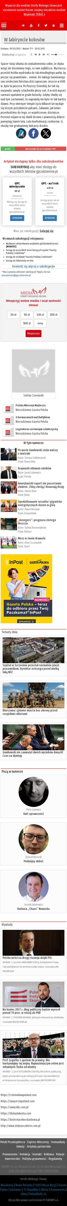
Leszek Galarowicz (33, 904)
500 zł (27, 323)
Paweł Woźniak (32, 509)
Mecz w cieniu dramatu (31, 538)
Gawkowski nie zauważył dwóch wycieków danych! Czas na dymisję (33, 754)
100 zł (40, 314)
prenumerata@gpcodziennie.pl (16, 275)
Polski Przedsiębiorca (12, 1142)
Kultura (27, 531)
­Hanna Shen (30, 491)
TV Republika (30, 1190)
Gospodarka (30, 513)
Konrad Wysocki (33, 857)
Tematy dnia (9, 632)
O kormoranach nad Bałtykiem (33, 417)
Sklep (24, 1194)
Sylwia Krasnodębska (35, 527)
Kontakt (37, 1154)
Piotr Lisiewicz (33, 809)
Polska (27, 476)
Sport (27, 546)
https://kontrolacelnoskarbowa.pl (20, 1120)
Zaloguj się (46, 231)
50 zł (27, 314)
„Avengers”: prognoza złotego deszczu (37, 521)
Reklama (49, 1154)
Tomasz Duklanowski (35, 457)
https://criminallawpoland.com (19, 1095)
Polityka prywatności (34, 1159)
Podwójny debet (33, 861)
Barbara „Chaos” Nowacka (33, 909)
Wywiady (7, 924)
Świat (27, 494)
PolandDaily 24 (37, 1194)
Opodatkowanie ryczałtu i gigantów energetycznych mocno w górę (40, 503)
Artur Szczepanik (33, 542)
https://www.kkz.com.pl (14, 1107)
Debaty (20, 1146)
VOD (37, 1185)
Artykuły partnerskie (39, 1146)
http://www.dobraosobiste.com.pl (20, 1126)
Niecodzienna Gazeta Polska (32, 410)
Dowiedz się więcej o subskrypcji (33, 266)
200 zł (53, 314)
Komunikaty (58, 1142)
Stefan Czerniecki (33, 395)
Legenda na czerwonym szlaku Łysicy (37, 429)
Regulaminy (55, 1159)
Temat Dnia (29, 461)
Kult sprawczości (33, 814)
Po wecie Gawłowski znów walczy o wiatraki (38, 451)
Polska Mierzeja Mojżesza (31, 405)
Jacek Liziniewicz (33, 472)
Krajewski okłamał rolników (34, 468)
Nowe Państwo (24, 1185)
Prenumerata (10, 1154)
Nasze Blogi (49, 1185)
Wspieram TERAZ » (34, 14)
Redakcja (25, 1154)
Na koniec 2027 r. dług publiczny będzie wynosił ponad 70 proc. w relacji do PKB (31, 1011)
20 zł (13, 314)
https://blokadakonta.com (16, 1113)
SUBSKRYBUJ (19, 167)
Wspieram (33, 333)
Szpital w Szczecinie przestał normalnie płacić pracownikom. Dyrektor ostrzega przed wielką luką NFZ (31, 668)
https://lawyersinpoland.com (18, 1101)
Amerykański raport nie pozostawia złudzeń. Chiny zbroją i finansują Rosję (41, 485)
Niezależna (7, 1185)
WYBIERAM (17, 218)
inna (40, 323)
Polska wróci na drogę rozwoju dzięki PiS (27, 958)
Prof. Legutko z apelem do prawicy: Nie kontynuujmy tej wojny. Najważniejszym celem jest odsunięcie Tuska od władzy (33, 1063)
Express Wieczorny (38, 1142)
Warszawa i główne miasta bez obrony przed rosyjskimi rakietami (30, 712)
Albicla (44, 1190)
